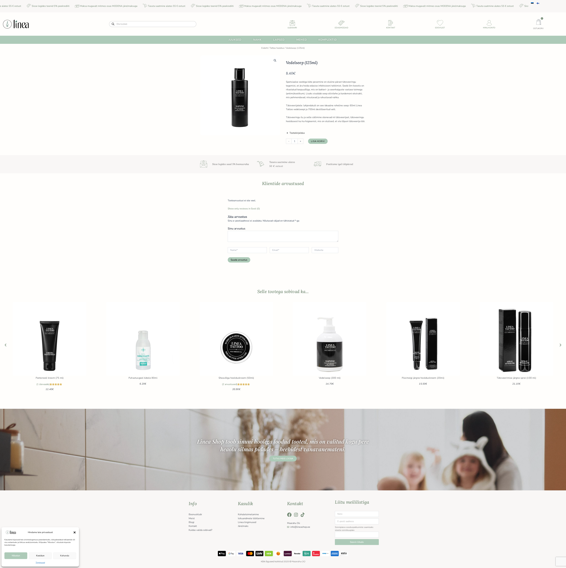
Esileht (264, 47)
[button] (74, 532)
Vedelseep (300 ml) (330, 378)
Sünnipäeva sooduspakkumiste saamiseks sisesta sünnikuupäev (354, 529)
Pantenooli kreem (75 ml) (50, 378)
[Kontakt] (390, 23)
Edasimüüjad (341, 27)
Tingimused (40, 562)
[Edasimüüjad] (341, 23)
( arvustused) (229, 384)
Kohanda (64, 555)
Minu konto (489, 27)
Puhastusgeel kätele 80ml (143, 378)
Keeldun (40, 555)
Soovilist (440, 27)
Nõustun (16, 555)
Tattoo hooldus (277, 47)
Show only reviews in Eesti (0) (244, 208)
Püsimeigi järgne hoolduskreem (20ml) (423, 378)
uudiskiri (292, 27)
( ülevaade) (43, 384)
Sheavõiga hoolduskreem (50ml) (236, 378)
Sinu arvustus (236, 229)
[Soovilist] (440, 23)
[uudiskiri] (292, 23)
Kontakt (390, 27)
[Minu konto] (489, 23)
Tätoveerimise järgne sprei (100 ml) (516, 378)
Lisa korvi (318, 141)
